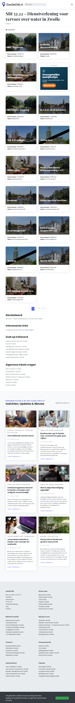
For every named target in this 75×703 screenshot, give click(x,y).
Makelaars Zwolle (12, 655)
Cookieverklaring (12, 604)
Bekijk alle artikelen (62, 403)
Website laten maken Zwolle (49, 653)
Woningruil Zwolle (45, 667)
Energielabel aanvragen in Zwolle (17, 349)
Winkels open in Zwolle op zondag (18, 377)
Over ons (9, 602)
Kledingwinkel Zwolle (46, 651)
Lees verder (13, 456)
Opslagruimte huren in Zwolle (16, 346)
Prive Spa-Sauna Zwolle (47, 669)
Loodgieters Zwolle (12, 630)
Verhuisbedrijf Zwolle (13, 634)
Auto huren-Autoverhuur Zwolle (17, 669)
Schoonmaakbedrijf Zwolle (15, 653)
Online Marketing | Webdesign (20, 536)
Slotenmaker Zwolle (13, 676)
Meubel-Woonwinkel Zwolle (48, 623)
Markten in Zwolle (12, 380)
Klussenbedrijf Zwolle (13, 646)
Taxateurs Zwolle (12, 651)
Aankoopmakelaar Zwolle (15, 357)
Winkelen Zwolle (44, 620)
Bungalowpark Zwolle (46, 634)
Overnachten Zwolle (46, 630)
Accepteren (62, 698)
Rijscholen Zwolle (45, 595)
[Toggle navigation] (72, 4)
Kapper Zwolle (44, 602)
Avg (7, 606)
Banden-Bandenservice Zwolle (17, 671)
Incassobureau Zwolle (46, 671)
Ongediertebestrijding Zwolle (49, 676)
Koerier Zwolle (11, 344)
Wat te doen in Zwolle (13, 369)
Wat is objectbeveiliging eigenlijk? (51, 488)
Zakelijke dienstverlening (51, 430)
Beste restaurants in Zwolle (15, 374)
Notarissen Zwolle (12, 648)
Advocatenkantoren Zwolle (15, 674)
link (18, 330)
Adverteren (10, 599)
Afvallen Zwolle (44, 606)
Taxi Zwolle (42, 599)
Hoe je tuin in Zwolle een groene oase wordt (51, 540)
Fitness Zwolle (11, 385)
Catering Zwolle (11, 623)
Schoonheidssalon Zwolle (15, 625)
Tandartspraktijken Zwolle (15, 627)
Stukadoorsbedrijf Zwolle (14, 632)
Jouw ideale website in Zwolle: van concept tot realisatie (18, 541)
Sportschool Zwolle (45, 655)
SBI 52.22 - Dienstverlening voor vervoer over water (24, 319)
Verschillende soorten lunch (20, 435)
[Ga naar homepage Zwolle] (12, 4)
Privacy (8, 609)
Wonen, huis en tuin (49, 536)
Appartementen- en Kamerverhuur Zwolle (54, 625)
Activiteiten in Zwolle (13, 372)
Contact (9, 597)
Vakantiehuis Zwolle (46, 632)
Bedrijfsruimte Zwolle (46, 674)
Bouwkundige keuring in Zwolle (16, 352)
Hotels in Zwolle (11, 382)
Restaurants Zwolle (12, 620)
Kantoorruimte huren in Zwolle (16, 341)
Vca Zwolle (42, 648)
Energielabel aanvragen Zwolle (17, 355)
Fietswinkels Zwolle (45, 597)
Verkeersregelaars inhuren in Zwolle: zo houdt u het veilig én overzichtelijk (20, 490)
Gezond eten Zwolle (46, 609)
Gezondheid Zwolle (45, 604)
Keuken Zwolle (44, 646)
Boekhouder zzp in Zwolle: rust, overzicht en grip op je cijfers (53, 435)
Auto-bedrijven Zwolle (13, 667)
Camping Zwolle (44, 627)
